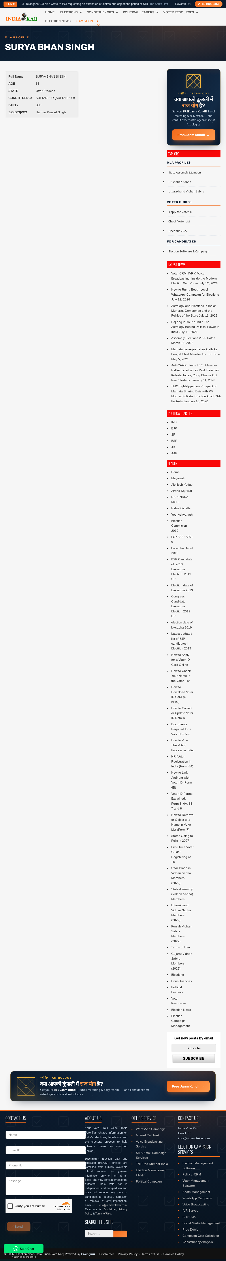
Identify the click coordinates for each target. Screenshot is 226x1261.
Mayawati (178, 478)
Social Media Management (201, 1223)
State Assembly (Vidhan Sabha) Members (182, 894)
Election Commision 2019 (179, 525)
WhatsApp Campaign (151, 1129)
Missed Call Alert (147, 1135)
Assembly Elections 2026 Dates (193, 338)
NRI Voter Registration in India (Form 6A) (182, 761)
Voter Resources (178, 12)
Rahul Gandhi (180, 508)
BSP (174, 440)
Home (50, 12)
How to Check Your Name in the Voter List (181, 676)
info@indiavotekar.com (113, 1205)
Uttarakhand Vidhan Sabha (186, 191)
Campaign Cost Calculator (201, 1235)
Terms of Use (180, 947)
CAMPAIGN (84, 21)
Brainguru (88, 1254)
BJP (174, 428)
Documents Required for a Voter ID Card (181, 729)
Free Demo (190, 1229)
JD (173, 447)
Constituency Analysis (198, 1242)
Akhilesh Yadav (181, 484)
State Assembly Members (185, 172)
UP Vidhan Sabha (179, 182)
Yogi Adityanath (182, 514)
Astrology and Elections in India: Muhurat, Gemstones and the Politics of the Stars (193, 310)
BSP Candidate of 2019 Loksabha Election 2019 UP (182, 569)
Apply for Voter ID (180, 212)
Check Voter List (179, 221)
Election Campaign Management (180, 1021)
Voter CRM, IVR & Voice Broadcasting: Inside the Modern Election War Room (194, 278)
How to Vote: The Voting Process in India (182, 745)
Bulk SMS (189, 1217)
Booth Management (196, 1192)
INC (174, 422)
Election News (58, 21)
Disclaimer (110, 1209)
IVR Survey (190, 1210)
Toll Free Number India (152, 1164)
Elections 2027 (177, 231)
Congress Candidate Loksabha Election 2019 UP (180, 606)
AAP (174, 453)
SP (173, 434)
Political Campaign (149, 1181)
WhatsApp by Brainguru (23, 1257)
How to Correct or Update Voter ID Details (182, 713)
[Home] (22, 16)
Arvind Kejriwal (181, 490)
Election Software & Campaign (188, 251)
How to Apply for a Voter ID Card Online (180, 659)
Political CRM (192, 1174)
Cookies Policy (173, 1254)
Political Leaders (138, 12)
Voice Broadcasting (196, 1204)
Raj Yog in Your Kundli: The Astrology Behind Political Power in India (195, 327)
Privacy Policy (127, 1254)
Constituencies (100, 12)
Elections (69, 12)
